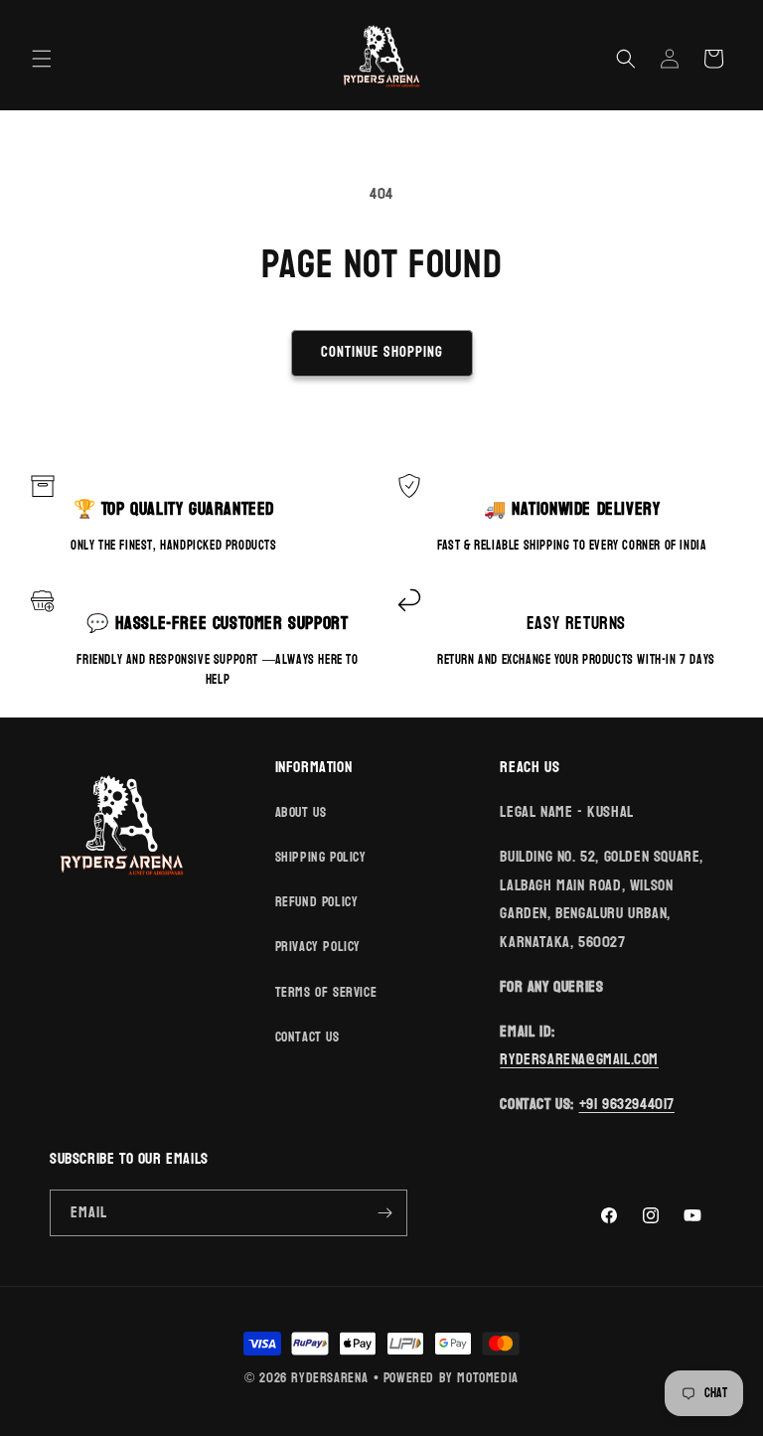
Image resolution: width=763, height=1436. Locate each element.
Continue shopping (382, 352)
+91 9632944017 (627, 1103)
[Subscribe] (384, 1213)
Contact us (307, 1037)
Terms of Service (326, 992)
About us (301, 812)
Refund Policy (317, 901)
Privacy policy (318, 946)
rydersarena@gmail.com (579, 1058)
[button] (42, 58)
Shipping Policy (321, 857)
